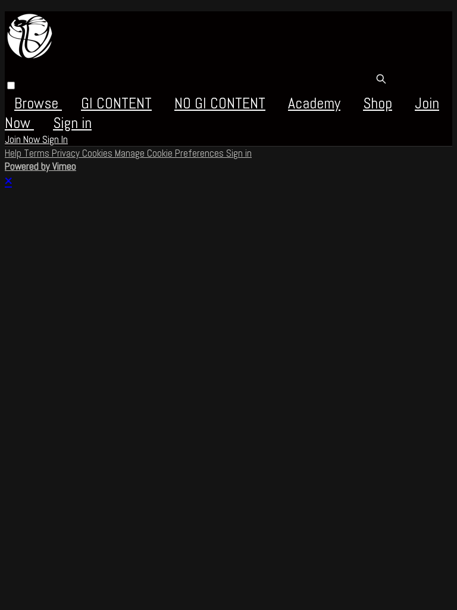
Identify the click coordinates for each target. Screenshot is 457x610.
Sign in (72, 123)
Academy (314, 103)
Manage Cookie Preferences (170, 153)
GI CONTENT (116, 103)
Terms (38, 153)
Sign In (55, 139)
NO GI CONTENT (219, 103)
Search (381, 79)
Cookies (98, 153)
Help (14, 153)
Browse (38, 103)
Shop (377, 103)
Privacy (67, 153)
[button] (11, 85)
